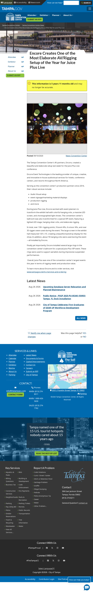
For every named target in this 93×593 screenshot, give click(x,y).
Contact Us (30, 365)
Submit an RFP (34, 19)
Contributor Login (46, 579)
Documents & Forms (35, 358)
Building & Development (24, 479)
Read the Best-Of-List (46, 453)
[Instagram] (57, 547)
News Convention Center (76, 156)
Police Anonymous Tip (42, 496)
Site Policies (63, 579)
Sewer (36, 499)
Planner (55, 15)
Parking (12, 374)
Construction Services (11, 492)
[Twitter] (52, 547)
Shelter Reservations (11, 514)
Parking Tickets (24, 503)
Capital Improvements (35, 361)
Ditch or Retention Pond (43, 479)
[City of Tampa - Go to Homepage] (12, 8)
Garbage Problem (41, 482)
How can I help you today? (79, 580)
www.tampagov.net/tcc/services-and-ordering (46, 272)
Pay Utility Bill (11, 507)
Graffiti (36, 486)
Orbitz (47, 444)
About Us (67, 15)
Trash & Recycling (9, 521)
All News (81, 318)
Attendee (31, 15)
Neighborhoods (12, 497)
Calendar (12, 358)
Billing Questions (10, 479)
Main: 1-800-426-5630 (36, 399)
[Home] (16, 16)
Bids (20, 472)
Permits (21, 507)
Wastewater (10, 526)
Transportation (24, 513)
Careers (29, 368)
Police (8, 510)
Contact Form (15, 394)
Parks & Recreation (23, 498)
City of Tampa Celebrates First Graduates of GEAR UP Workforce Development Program (63, 307)
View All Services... (9, 530)
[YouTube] (63, 547)
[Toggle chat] (86, 587)
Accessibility (30, 579)
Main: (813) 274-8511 (36, 392)
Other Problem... (40, 506)
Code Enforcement (23, 486)
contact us (82, 503)
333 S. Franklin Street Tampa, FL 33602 (68, 390)
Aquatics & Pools (10, 473)
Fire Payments (24, 491)
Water (21, 526)
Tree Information (23, 521)
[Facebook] (46, 547)
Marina (12, 368)
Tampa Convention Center (11, 25)
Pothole (37, 492)
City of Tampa (32, 374)
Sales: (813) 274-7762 (36, 406)
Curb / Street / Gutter (42, 475)
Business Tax (11, 485)
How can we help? (55, 2)
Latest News (31, 355)
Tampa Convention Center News (33, 25)
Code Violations (40, 472)
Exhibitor (44, 15)
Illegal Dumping (40, 489)
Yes (84, 333)
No (84, 336)
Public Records (24, 510)
